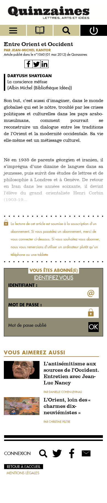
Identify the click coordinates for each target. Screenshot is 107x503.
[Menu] (13, 30)
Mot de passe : (25, 305)
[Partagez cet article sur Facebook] (28, 64)
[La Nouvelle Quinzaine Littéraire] (53, 12)
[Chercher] (67, 30)
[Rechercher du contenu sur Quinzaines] (43, 453)
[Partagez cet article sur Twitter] (36, 64)
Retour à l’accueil (23, 466)
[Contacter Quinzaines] (86, 453)
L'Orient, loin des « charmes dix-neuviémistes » (67, 407)
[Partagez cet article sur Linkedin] (44, 64)
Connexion (17, 453)
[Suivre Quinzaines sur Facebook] (72, 453)
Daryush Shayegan (29, 75)
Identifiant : (22, 285)
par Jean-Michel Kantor (27, 50)
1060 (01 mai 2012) (52, 54)
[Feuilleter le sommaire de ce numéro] (40, 30)
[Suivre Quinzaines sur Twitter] (57, 453)
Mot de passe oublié (27, 325)
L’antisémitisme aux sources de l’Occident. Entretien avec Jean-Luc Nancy (71, 374)
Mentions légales (23, 473)
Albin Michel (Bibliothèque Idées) (40, 87)
